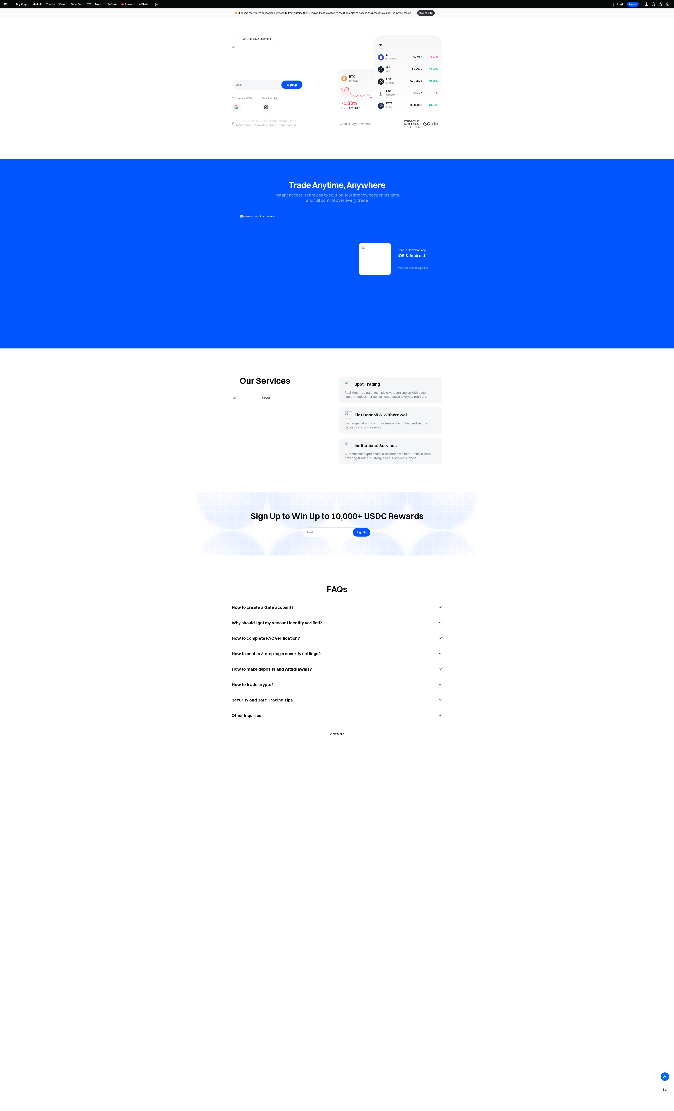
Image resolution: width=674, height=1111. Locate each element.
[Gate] (8, 4)
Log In (620, 4)
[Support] (665, 1089)
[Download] (665, 1076)
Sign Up (633, 4)
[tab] (381, 44)
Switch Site (426, 13)
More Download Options (413, 268)
